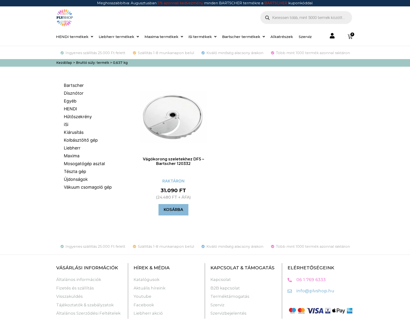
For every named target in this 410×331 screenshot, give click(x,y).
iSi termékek (200, 36)
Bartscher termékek (241, 36)
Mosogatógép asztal (84, 163)
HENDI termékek (72, 36)
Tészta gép (75, 171)
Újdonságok (76, 179)
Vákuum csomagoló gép (88, 187)
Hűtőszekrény (78, 116)
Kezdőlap (64, 63)
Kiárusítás (74, 132)
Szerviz (305, 36)
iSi (66, 124)
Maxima (71, 155)
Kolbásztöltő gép (81, 140)
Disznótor (74, 93)
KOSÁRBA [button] (173, 209)
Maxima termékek (161, 36)
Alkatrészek (281, 36)
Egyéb (70, 100)
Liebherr (72, 147)
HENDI (70, 108)
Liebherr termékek (116, 36)
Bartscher (74, 85)
